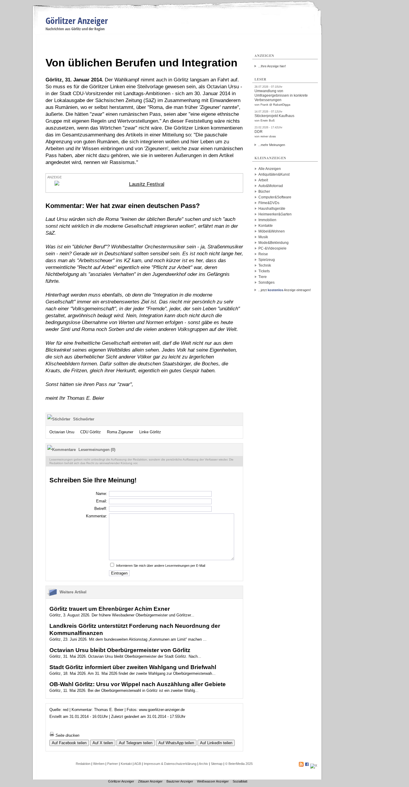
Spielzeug (266, 259)
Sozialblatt (240, 781)
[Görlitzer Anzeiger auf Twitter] (313, 765)
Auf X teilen (103, 743)
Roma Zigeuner (120, 432)
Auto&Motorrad (270, 185)
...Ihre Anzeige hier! (272, 66)
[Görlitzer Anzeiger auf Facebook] (307, 765)
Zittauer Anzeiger (150, 781)
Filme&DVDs (268, 202)
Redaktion (83, 763)
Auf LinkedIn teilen (216, 743)
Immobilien (267, 219)
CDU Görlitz (90, 432)
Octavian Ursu (61, 432)
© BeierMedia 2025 (239, 763)
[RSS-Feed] (301, 765)
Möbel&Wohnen (271, 231)
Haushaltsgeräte (271, 208)
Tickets (264, 271)
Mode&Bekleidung (273, 242)
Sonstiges (266, 282)
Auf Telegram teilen (135, 743)
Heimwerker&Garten (275, 214)
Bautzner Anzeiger (179, 781)
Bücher (264, 191)
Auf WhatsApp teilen (176, 743)
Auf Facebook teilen (69, 743)
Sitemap (216, 763)
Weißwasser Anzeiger (213, 781)
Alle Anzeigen (269, 168)
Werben (98, 763)
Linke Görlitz (150, 432)
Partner (112, 763)
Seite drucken (66, 735)
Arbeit (263, 180)
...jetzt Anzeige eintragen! (284, 289)
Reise (263, 254)
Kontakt (126, 763)
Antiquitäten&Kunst (274, 174)
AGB (137, 763)
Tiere (262, 276)
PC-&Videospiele (272, 248)
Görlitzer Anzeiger (77, 20)
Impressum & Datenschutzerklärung (170, 763)
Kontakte (265, 225)
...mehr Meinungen (271, 144)
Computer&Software (274, 197)
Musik (263, 237)
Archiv (203, 763)
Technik (264, 265)
